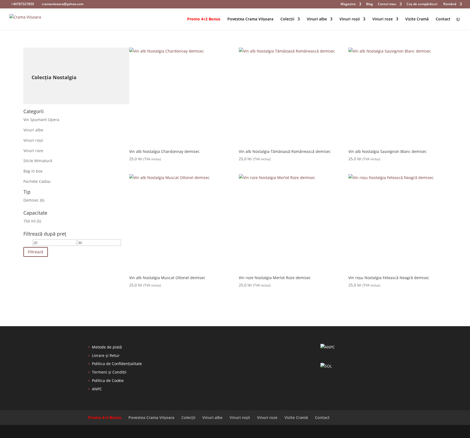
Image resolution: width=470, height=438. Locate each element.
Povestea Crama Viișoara (250, 19)
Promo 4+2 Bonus (203, 19)
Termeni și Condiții (109, 372)
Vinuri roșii (349, 19)
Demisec (31, 200)
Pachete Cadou (37, 181)
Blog (369, 4)
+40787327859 (22, 4)
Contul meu (387, 4)
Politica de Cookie (108, 380)
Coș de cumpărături (422, 4)
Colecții (287, 19)
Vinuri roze (382, 19)
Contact (443, 19)
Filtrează (35, 251)
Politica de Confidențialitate (117, 363)
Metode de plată (107, 347)
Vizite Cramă (417, 19)
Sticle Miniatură (37, 160)
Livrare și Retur (106, 355)
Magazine (348, 4)
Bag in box (32, 171)
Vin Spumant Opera (41, 119)
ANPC (97, 388)
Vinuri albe (317, 19)
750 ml (29, 221)
